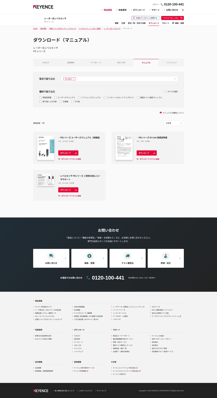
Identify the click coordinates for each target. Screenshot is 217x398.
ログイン (156, 4)
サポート (156, 9)
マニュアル (146, 62)
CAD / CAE (121, 62)
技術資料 (70, 62)
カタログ (45, 62)
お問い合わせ (172, 9)
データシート (96, 62)
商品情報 (108, 9)
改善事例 (122, 9)
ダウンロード (139, 9)
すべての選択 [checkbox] (172, 91)
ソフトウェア (171, 62)
